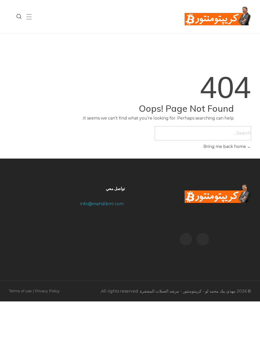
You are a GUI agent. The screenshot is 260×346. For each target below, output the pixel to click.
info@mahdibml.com (102, 203)
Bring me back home (225, 146)
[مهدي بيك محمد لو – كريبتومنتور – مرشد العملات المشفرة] (218, 15)
